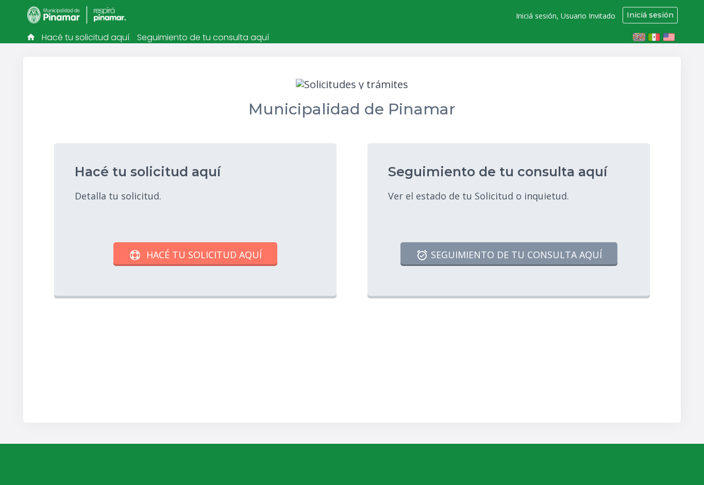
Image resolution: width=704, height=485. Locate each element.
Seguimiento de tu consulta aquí (203, 37)
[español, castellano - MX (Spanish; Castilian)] (654, 37)
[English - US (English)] (669, 37)
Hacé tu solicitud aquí (85, 37)
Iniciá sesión (650, 15)
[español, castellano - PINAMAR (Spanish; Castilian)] (639, 37)
